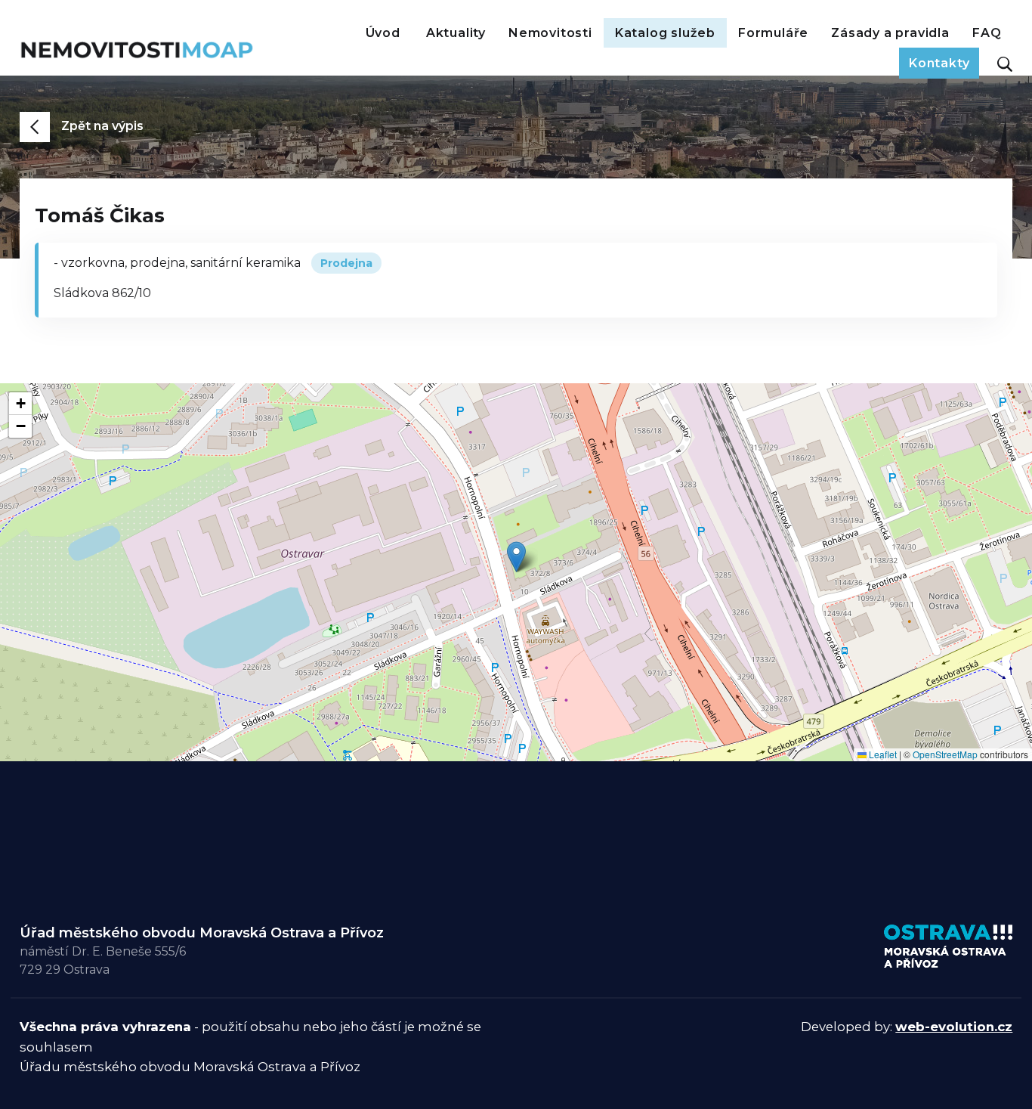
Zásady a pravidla (890, 33)
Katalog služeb (665, 33)
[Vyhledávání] (1001, 63)
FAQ (986, 33)
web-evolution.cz (953, 1026)
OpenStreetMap (945, 754)
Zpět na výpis (102, 126)
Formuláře (773, 33)
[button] (516, 556)
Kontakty (939, 63)
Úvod (383, 33)
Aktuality (456, 33)
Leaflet (882, 754)
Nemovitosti (550, 33)
